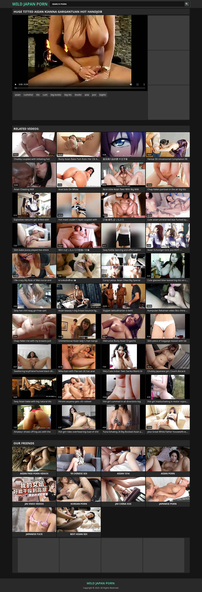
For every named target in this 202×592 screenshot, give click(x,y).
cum (45, 94)
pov (94, 94)
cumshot (28, 94)
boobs (78, 94)
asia (87, 94)
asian (17, 94)
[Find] (187, 4)
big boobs (56, 94)
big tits (68, 94)
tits (38, 94)
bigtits (102, 94)
